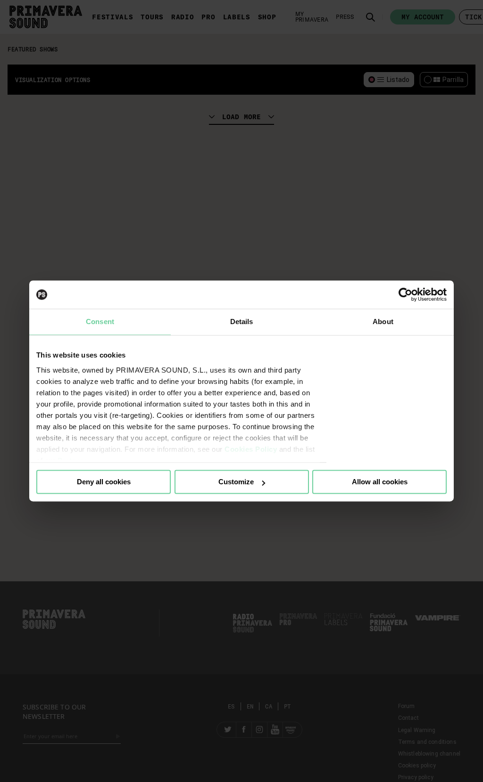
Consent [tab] (100, 322)
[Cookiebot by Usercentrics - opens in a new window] (405, 294)
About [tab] (383, 322)
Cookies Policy (251, 449)
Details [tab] (241, 322)
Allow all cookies (380, 482)
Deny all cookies (104, 482)
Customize (236, 482)
